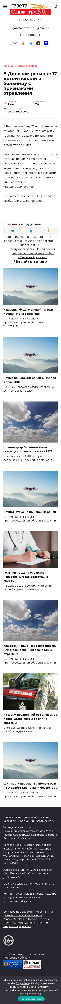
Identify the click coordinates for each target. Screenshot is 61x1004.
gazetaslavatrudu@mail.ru (30, 28)
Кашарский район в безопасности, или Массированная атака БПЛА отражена (29, 650)
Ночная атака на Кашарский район (29, 512)
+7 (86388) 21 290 (31, 20)
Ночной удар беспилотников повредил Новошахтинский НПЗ (27, 449)
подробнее (23, 983)
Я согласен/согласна (31, 999)
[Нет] (56, 990)
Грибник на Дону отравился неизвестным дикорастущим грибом (25, 576)
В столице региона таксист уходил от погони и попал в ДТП (28, 241)
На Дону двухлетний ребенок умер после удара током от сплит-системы (30, 718)
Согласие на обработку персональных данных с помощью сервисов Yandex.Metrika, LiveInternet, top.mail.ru (28, 915)
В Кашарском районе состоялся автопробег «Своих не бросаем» (33, 253)
